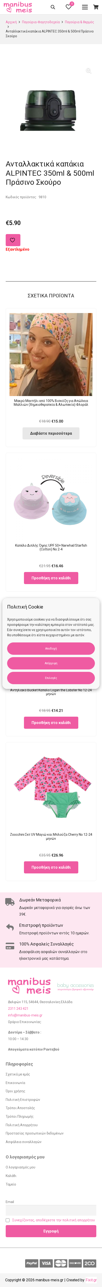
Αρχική (11, 22)
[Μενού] (85, 7)
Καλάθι (11, 1176)
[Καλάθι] (96, 7)
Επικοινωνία (15, 1083)
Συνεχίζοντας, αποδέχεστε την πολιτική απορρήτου (53, 1220)
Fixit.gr (91, 1280)
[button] (88, 70)
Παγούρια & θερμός (79, 22)
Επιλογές (51, 678)
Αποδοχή (51, 648)
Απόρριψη (51, 663)
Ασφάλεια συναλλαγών (24, 1142)
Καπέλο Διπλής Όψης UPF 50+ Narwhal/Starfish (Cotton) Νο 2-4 (51, 547)
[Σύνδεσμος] (18, 7)
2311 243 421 (18, 1008)
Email (10, 1202)
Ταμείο (11, 1184)
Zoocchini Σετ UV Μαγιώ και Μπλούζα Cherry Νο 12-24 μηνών (51, 836)
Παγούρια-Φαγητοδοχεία (41, 22)
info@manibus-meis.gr (25, 1015)
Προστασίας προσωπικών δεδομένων (35, 1133)
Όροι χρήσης (15, 1091)
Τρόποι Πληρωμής (20, 1116)
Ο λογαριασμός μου (20, 1167)
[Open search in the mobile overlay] (53, 8)
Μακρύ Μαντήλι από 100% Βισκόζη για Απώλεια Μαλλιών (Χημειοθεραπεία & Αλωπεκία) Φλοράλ (51, 403)
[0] (68, 7)
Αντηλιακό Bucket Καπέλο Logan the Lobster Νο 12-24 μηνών (51, 692)
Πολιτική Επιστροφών (23, 1100)
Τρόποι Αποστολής (20, 1108)
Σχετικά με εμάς (18, 1074)
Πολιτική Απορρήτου (22, 1125)
